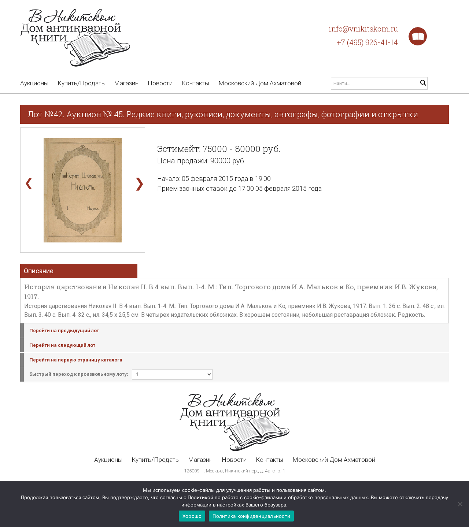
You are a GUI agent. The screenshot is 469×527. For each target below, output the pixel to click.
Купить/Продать (81, 83)
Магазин (126, 83)
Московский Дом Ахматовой (259, 83)
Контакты (195, 83)
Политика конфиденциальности (251, 516)
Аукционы (34, 83)
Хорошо (192, 516)
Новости (160, 83)
